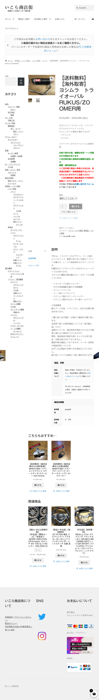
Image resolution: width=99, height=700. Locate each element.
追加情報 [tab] (32, 258)
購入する (75, 206)
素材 (61, 195)
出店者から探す (41, 19)
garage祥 (66, 236)
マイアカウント (12, 28)
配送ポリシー (11, 623)
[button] (52, 78)
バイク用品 (36, 61)
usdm (73, 236)
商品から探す (24, 19)
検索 (6, 76)
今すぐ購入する (68, 212)
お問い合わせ (42, 39)
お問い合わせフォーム (84, 184)
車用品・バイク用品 (22, 61)
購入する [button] (38, 485)
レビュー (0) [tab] (33, 265)
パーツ (44, 61)
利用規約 (9, 617)
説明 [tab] (30, 251)
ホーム (8, 19)
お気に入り (60, 19)
